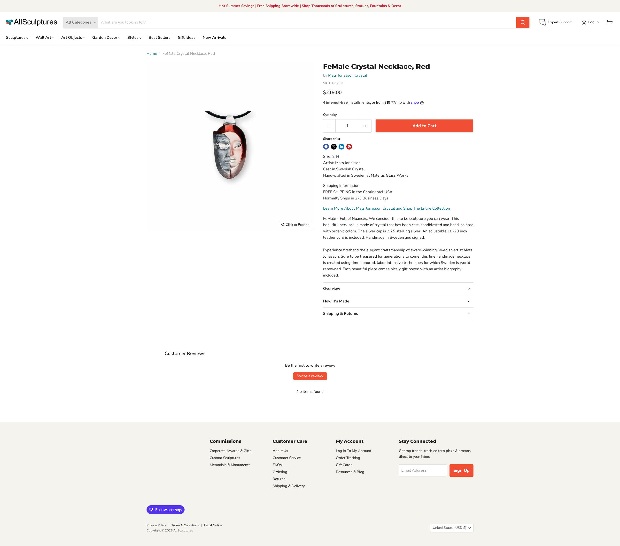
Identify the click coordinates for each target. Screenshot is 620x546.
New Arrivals (214, 37)
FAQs (277, 464)
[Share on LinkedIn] (341, 147)
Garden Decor (105, 37)
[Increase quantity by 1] (365, 126)
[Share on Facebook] (326, 147)
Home (152, 53)
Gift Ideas (186, 37)
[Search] (522, 22)
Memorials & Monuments (230, 464)
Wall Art (44, 37)
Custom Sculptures (225, 457)
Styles (133, 37)
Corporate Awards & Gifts (230, 450)
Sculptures (16, 37)
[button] (591, 22)
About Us (280, 450)
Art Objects (72, 37)
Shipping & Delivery (289, 485)
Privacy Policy (156, 525)
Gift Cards (344, 464)
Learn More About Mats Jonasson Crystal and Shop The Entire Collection (386, 208)
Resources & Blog (350, 471)
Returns (279, 478)
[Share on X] (334, 147)
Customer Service (287, 457)
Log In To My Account (353, 450)
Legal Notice (213, 525)
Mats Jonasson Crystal (347, 75)
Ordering (280, 471)
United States (449, 527)
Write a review (310, 376)
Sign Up (461, 470)
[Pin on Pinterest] (349, 147)
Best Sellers (159, 37)
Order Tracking (348, 457)
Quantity (330, 115)
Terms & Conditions (185, 525)
